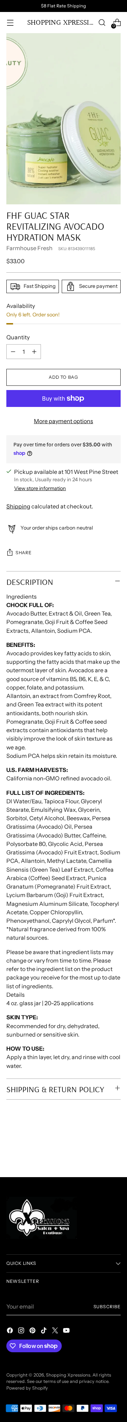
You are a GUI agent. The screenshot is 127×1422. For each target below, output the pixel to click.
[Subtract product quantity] (13, 352)
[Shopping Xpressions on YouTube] (67, 1331)
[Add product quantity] (34, 352)
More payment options (63, 421)
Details (15, 994)
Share (23, 552)
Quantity (18, 337)
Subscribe (107, 1306)
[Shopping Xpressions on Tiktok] (44, 1331)
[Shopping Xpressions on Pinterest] (33, 1331)
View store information (40, 488)
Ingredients (21, 596)
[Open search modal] (102, 23)
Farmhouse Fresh (29, 248)
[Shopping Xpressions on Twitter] (56, 1331)
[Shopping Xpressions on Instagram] (22, 1331)
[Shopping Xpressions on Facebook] (10, 1331)
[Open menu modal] (10, 23)
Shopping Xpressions (68, 1375)
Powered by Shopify (27, 1388)
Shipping (18, 506)
